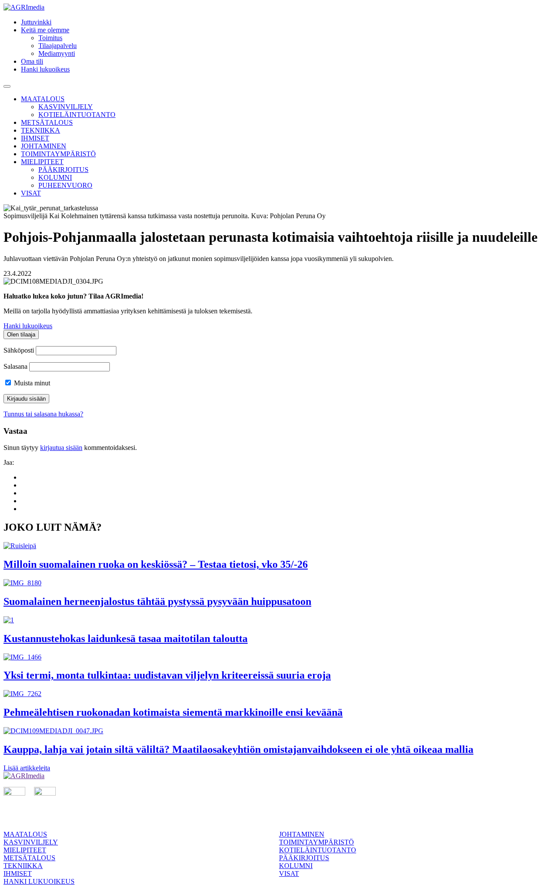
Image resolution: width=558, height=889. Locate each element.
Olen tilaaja (21, 334)
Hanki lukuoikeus (45, 69)
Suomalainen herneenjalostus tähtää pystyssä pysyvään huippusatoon (157, 601)
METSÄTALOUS (47, 122)
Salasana (15, 366)
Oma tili (32, 61)
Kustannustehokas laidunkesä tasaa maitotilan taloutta (125, 638)
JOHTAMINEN (43, 146)
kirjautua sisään (61, 447)
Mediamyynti (56, 53)
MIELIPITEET (42, 161)
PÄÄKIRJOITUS (63, 169)
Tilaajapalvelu (57, 45)
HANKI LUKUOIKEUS (39, 881)
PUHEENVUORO (65, 185)
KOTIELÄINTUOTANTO (77, 114)
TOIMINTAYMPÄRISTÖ (58, 154)
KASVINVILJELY (65, 106)
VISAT (31, 193)
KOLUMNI (55, 177)
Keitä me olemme (45, 30)
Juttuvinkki (36, 22)
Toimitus (50, 37)
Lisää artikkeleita (26, 768)
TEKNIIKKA (40, 130)
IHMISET (35, 138)
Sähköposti (18, 350)
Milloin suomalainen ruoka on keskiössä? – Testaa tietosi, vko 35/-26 (155, 564)
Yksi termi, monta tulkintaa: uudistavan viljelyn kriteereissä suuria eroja (167, 675)
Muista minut (31, 383)
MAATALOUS (43, 99)
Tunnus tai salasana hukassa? (43, 414)
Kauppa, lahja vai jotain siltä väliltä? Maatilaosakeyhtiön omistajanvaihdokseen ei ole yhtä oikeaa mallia (238, 749)
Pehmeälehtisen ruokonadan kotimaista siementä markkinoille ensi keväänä (173, 712)
